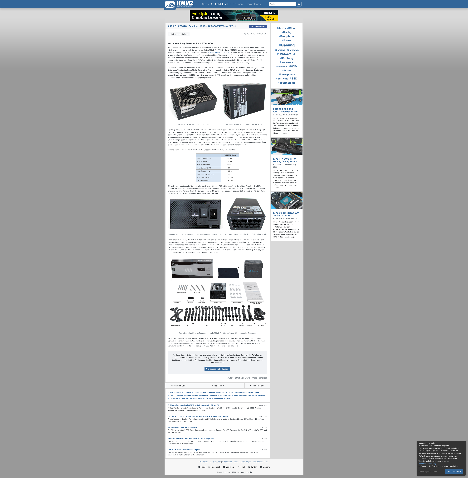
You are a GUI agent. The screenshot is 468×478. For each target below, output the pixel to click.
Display (195, 392)
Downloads (254, 4)
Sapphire (197, 398)
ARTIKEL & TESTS (177, 26)
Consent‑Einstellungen (242, 462)
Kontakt (213, 462)
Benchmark (179, 392)
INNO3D (250, 392)
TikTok (242, 467)
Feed (202, 467)
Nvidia (235, 395)
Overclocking (245, 395)
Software (207, 398)
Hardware (284, 53)
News (206, 4)
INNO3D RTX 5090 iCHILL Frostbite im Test (285, 110)
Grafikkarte (240, 392)
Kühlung (172, 395)
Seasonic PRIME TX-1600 (217, 52)
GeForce (220, 392)
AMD (170, 392)
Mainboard (204, 395)
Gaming (211, 392)
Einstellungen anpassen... (429, 472)
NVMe (293, 66)
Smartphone (286, 74)
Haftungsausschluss (260, 462)
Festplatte (286, 36)
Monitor (213, 395)
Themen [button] (238, 4)
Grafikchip (229, 392)
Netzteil (227, 395)
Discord (266, 467)
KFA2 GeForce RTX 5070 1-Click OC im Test (286, 214)
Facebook (215, 467)
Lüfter (180, 395)
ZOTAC (227, 398)
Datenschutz (227, 462)
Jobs (219, 462)
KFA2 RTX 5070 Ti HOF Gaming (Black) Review (285, 160)
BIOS (188, 392)
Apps (281, 28)
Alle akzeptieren (453, 471)
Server (286, 70)
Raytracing (173, 398)
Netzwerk (286, 62)
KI (294, 54)
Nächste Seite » (257, 385)
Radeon (261, 395)
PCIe (254, 395)
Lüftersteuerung (191, 395)
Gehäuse (280, 50)
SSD (293, 78)
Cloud (291, 28)
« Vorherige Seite (178, 385)
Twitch (253, 467)
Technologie (217, 398)
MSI (220, 395)
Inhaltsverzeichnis (178, 34)
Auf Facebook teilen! (258, 26)
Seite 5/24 (217, 385)
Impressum (204, 462)
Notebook (281, 66)
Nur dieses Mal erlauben (217, 369)
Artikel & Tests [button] (220, 4)
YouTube (229, 467)
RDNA (182, 398)
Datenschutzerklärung (427, 464)
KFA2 (257, 392)
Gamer (203, 392)
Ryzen (189, 398)
